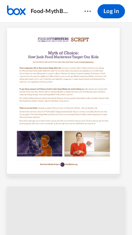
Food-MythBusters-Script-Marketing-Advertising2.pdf (51, 11)
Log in (111, 11)
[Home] (16, 11)
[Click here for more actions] (88, 11)
